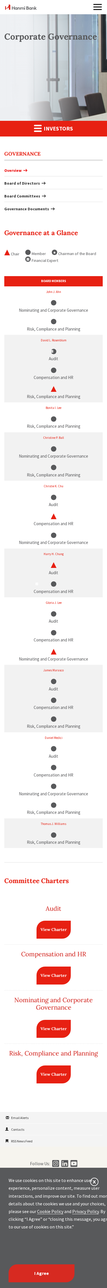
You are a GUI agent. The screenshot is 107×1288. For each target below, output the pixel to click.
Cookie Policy (50, 1211)
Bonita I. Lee (53, 408)
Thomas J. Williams (53, 824)
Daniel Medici (53, 738)
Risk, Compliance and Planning (53, 1053)
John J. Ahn (53, 292)
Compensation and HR (53, 954)
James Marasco (53, 670)
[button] (97, 7)
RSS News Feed (22, 1141)
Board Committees (22, 196)
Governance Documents (26, 208)
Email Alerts (20, 1118)
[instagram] (55, 1163)
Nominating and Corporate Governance (53, 1003)
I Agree (41, 1273)
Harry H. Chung (54, 554)
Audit (53, 908)
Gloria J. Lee (54, 603)
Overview (13, 170)
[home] (21, 8)
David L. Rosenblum (53, 340)
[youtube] (73, 1163)
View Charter (54, 929)
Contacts (17, 1129)
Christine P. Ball (53, 438)
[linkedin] (64, 1163)
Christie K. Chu (53, 486)
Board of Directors (22, 183)
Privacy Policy (85, 1211)
